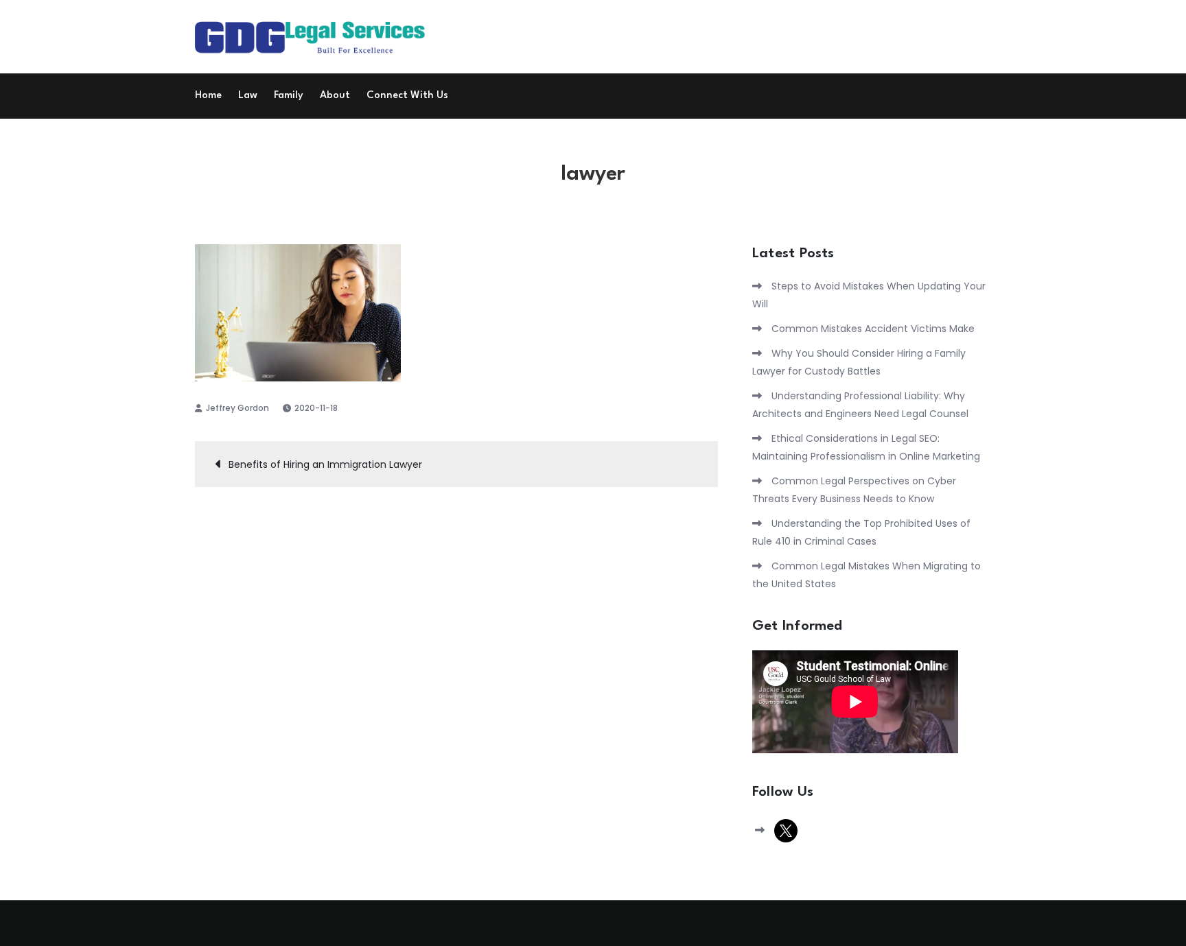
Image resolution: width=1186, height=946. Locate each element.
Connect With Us (407, 96)
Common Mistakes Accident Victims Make (873, 328)
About (335, 96)
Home (208, 96)
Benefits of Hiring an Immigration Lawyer (325, 464)
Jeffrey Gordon (237, 408)
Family (288, 96)
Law (247, 96)
